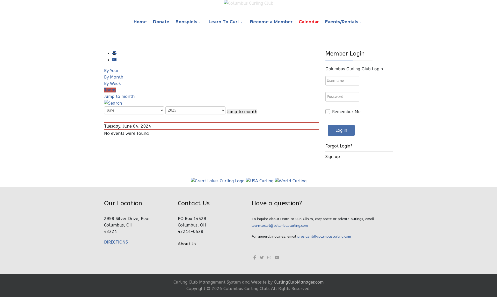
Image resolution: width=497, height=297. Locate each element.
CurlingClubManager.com (299, 282)
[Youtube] (277, 257)
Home (140, 21)
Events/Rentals (341, 21)
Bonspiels (186, 21)
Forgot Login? (338, 146)
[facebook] (254, 257)
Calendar (309, 21)
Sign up (332, 156)
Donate (161, 21)
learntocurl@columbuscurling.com (280, 226)
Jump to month (119, 96)
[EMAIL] (114, 60)
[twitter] (262, 257)
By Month (113, 77)
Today (110, 90)
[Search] (113, 102)
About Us (187, 243)
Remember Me (346, 111)
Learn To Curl (224, 21)
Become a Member (271, 21)
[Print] (114, 53)
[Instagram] (269, 257)
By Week (112, 83)
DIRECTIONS (116, 242)
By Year (111, 70)
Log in (341, 130)
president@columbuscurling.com (324, 236)
